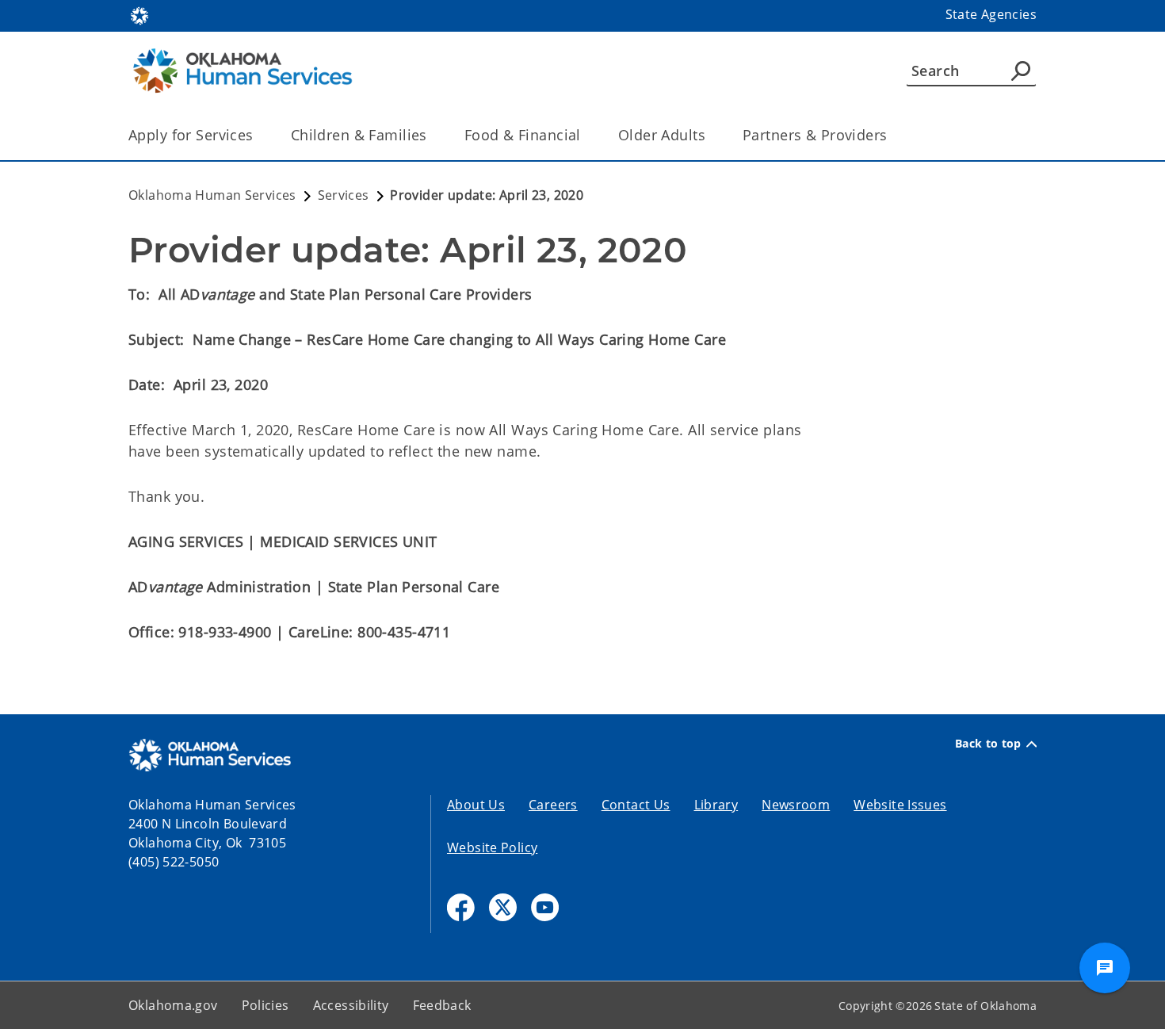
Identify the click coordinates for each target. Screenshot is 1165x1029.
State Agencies (991, 14)
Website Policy (492, 847)
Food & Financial (522, 134)
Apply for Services (191, 134)
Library (716, 804)
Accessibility (351, 1005)
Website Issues (900, 804)
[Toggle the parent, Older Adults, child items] (710, 135)
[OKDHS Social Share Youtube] (545, 907)
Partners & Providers (815, 134)
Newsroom (796, 804)
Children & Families (359, 134)
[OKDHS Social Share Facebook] (461, 907)
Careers (553, 804)
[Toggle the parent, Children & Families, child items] (432, 135)
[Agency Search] (1021, 70)
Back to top (988, 743)
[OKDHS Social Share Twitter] (503, 907)
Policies (265, 1005)
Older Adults (661, 134)
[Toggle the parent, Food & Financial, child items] (586, 135)
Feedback (442, 1005)
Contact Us (636, 804)
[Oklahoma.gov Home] (139, 14)
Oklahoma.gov (173, 1005)
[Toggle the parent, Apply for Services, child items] (259, 135)
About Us (476, 804)
